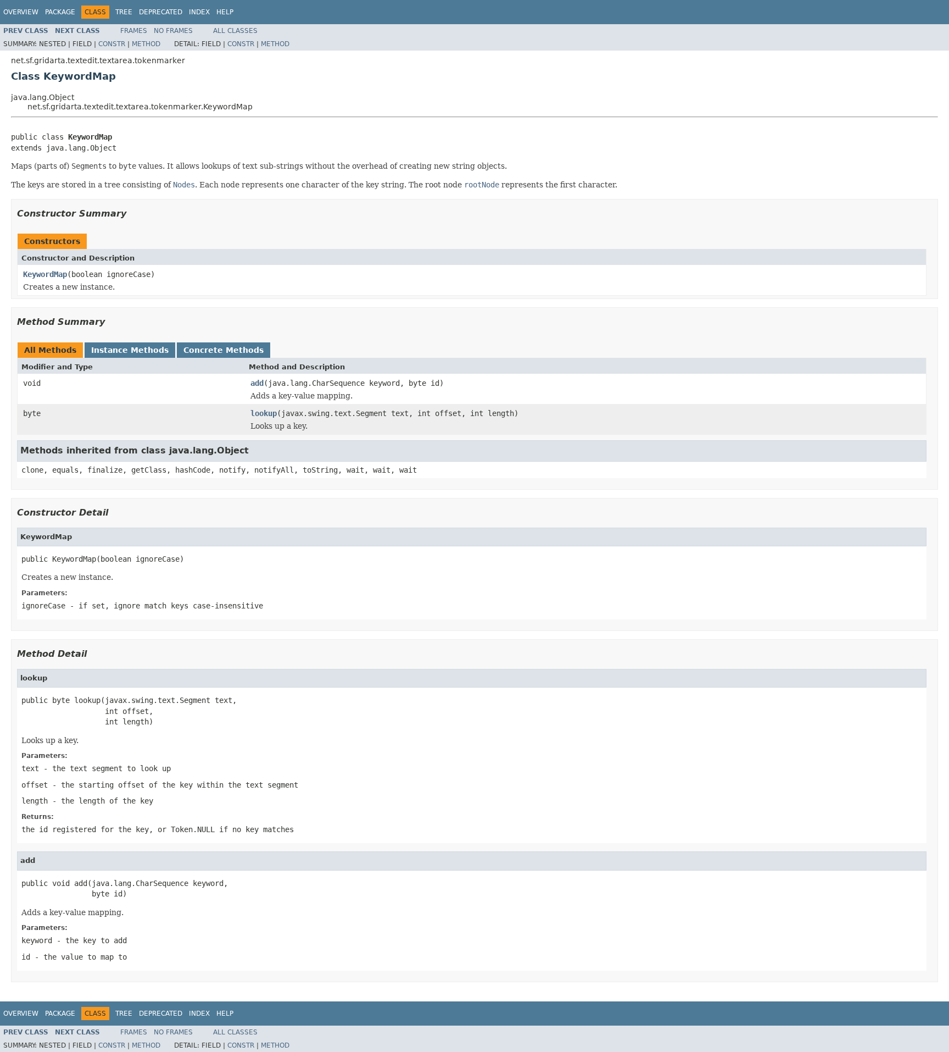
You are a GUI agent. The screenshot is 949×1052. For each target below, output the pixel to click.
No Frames (173, 31)
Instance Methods (130, 350)
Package (60, 12)
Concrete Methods (223, 350)
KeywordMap (45, 274)
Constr (111, 44)
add (257, 383)
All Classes (235, 31)
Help (224, 12)
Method (146, 44)
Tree (123, 12)
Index (199, 12)
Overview (20, 12)
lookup (263, 413)
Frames (133, 31)
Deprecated (160, 12)
